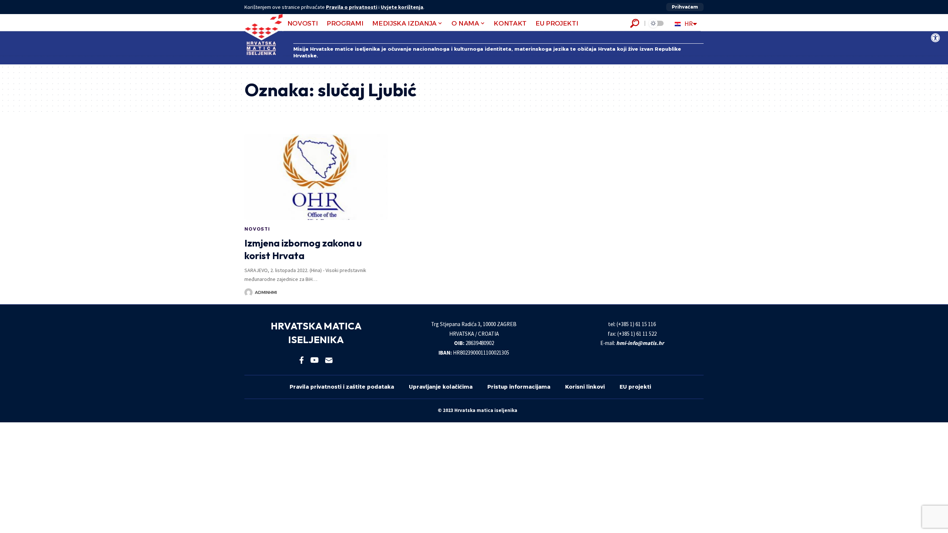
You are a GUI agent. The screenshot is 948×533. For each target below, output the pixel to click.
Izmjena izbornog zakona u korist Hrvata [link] (303, 249)
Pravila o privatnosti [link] (351, 7)
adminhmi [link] (266, 292)
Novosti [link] (257, 229)
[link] (935, 38)
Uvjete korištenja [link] (402, 7)
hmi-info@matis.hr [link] (640, 342)
